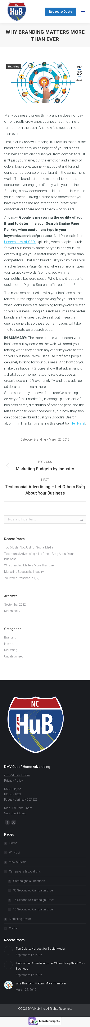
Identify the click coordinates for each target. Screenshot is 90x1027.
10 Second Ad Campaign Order (33, 909)
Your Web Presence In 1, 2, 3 (22, 578)
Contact (14, 928)
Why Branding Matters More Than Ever (29, 565)
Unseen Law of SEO (20, 242)
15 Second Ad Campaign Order (33, 900)
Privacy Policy (13, 780)
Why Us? (14, 852)
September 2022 (15, 604)
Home (13, 843)
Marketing (10, 650)
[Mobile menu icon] (83, 11)
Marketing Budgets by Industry (24, 571)
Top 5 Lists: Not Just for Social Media (28, 547)
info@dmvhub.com (17, 775)
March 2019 (12, 611)
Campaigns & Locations (25, 871)
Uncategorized (13, 656)
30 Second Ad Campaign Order (33, 890)
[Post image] (8, 950)
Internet (9, 643)
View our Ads (17, 862)
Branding (13, 66)
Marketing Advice (20, 919)
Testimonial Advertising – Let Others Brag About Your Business (39, 556)
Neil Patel (77, 423)
